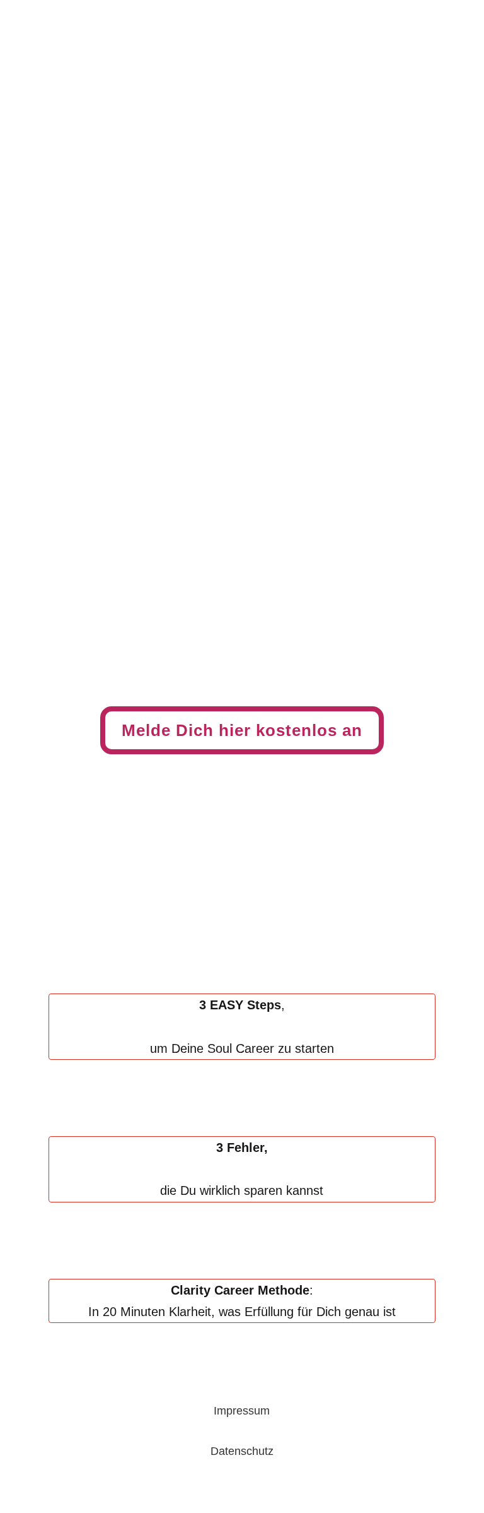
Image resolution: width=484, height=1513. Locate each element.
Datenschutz (242, 1451)
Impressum (242, 1410)
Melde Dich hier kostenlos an (242, 730)
